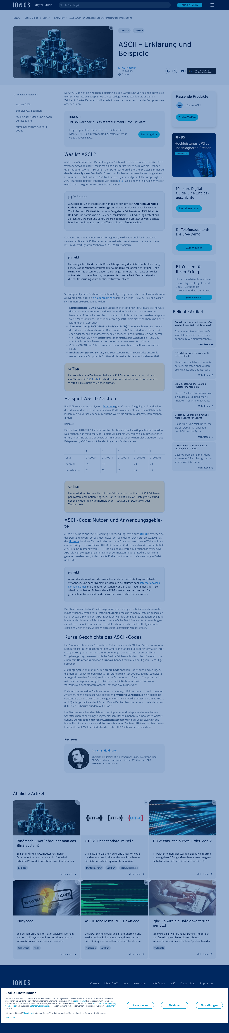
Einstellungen (80, 1001)
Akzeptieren (28, 1013)
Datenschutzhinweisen (39, 1006)
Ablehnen (175, 1005)
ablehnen (111, 1006)
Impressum (10, 1017)
